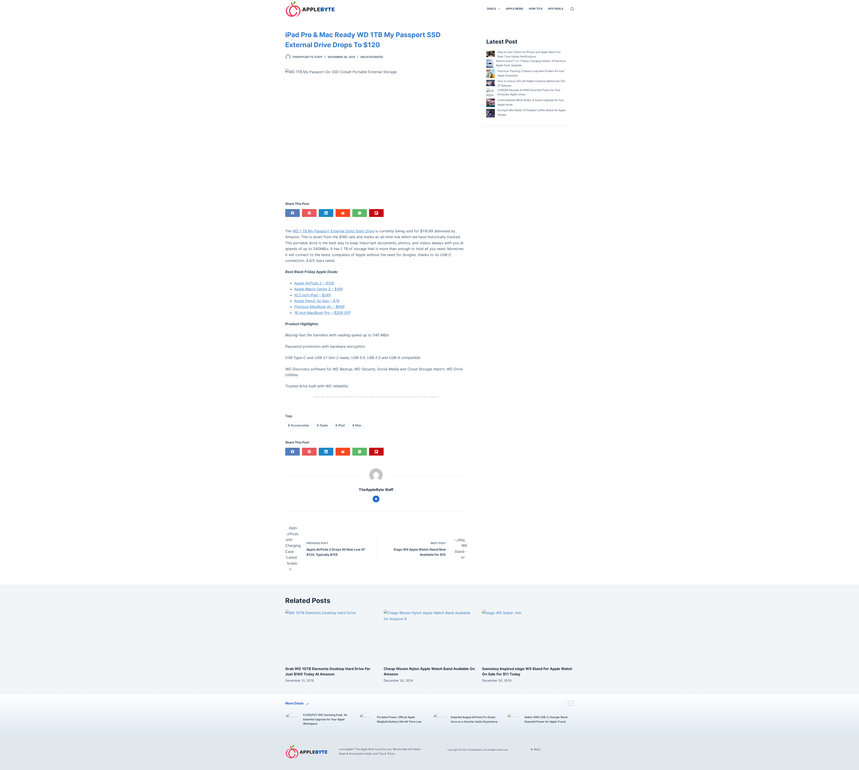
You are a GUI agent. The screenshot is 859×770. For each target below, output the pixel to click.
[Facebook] (292, 213)
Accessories (298, 425)
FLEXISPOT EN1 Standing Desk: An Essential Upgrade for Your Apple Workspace (325, 719)
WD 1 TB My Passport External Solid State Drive (333, 231)
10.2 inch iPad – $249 (312, 295)
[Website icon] (376, 499)
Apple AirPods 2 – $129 (314, 283)
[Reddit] (343, 213)
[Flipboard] (376, 213)
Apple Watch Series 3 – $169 (318, 289)
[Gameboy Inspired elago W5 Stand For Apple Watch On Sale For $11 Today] (528, 636)
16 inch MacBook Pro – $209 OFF (322, 312)
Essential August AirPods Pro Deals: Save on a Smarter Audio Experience (474, 719)
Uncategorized (371, 57)
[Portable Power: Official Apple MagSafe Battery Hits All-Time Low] (365, 719)
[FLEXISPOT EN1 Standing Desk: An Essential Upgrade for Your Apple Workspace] (292, 719)
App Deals (555, 8)
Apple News (514, 8)
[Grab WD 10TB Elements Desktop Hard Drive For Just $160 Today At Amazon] (331, 636)
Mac (357, 425)
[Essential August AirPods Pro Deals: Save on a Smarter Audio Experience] (439, 719)
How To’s (535, 8)
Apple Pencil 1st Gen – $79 (316, 301)
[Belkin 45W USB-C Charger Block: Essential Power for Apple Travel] (513, 719)
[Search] (572, 9)
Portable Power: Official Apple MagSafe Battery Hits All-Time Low (399, 719)
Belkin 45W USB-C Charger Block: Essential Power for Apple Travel (546, 719)
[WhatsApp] (359, 213)
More (537, 749)
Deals (491, 8)
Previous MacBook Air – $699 (319, 306)
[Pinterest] (309, 213)
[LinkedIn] (326, 213)
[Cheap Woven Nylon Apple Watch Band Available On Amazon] (429, 636)
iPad (340, 425)
